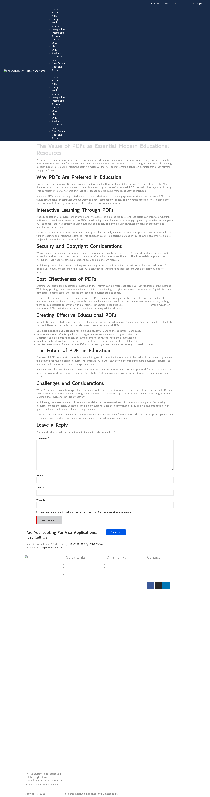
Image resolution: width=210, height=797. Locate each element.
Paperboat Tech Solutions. (133, 793)
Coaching (57, 66)
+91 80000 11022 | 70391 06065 (86, 544)
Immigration (58, 29)
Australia (56, 53)
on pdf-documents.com (136, 304)
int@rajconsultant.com (52, 547)
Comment (42, 438)
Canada (56, 39)
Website (40, 499)
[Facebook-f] (150, 585)
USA (54, 43)
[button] (130, 73)
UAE (54, 49)
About (55, 12)
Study (55, 19)
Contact (56, 70)
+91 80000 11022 (159, 3)
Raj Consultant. (54, 793)
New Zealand (59, 63)
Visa (54, 15)
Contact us (116, 532)
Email (40, 487)
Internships (58, 32)
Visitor (55, 26)
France (55, 60)
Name (40, 475)
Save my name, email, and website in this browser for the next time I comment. (85, 512)
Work (54, 22)
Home (55, 9)
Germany (57, 56)
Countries (57, 36)
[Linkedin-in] (166, 585)
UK (53, 46)
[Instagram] (158, 585)
